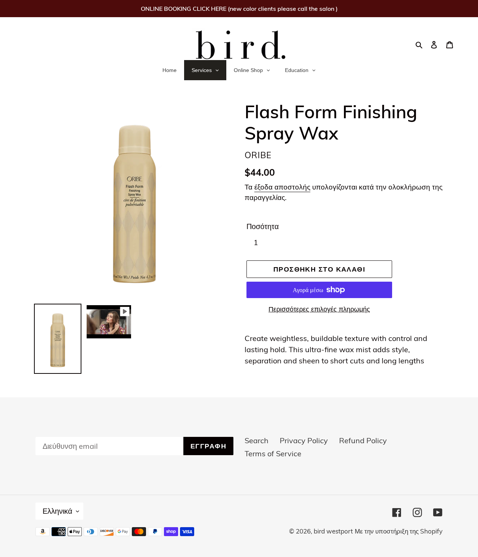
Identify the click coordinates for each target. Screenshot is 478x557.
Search (257, 440)
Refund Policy (363, 440)
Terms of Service (273, 453)
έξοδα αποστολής (282, 186)
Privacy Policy (304, 440)
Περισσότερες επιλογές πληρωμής (319, 309)
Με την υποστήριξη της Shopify (399, 531)
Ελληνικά (57, 511)
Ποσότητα (262, 226)
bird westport (333, 531)
